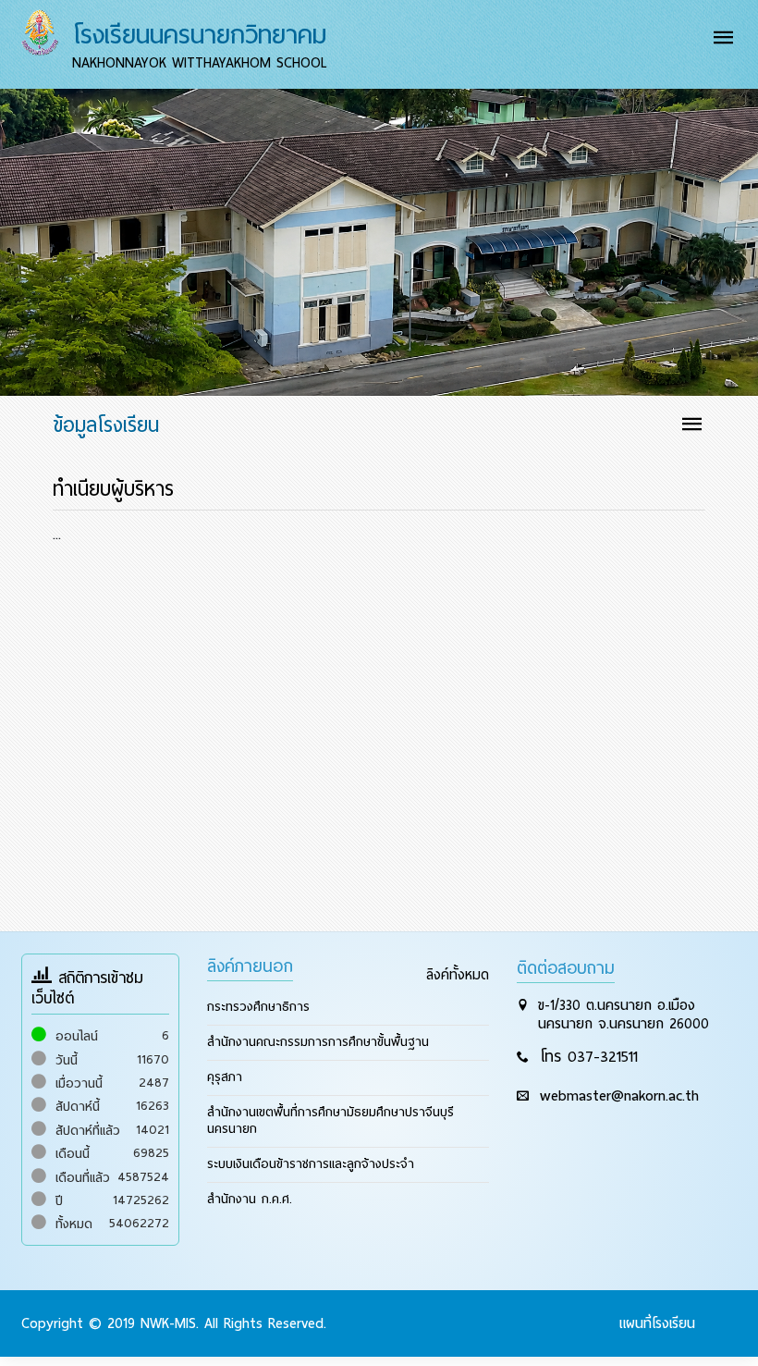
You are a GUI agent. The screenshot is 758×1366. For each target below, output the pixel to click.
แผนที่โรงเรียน (657, 1314)
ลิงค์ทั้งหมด (457, 965)
